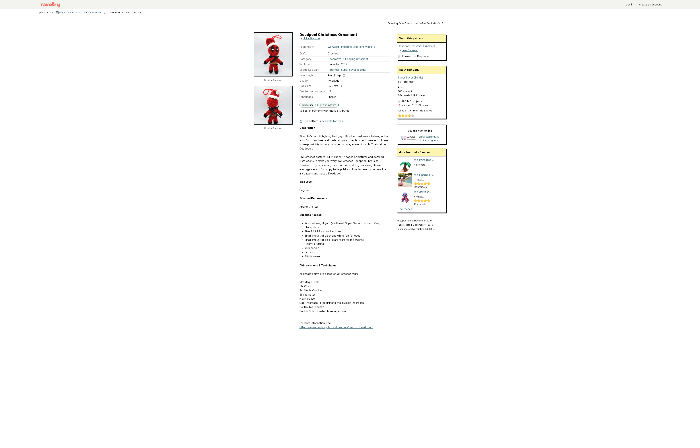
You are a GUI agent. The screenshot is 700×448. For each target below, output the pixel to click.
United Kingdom (429, 140)
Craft (303, 53)
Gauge (304, 80)
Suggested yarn (309, 69)
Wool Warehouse (429, 136)
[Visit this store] (408, 138)
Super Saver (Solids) (410, 77)
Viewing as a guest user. (415, 23)
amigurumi (307, 105)
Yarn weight (307, 75)
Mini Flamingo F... (424, 174)
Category (305, 58)
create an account (650, 4)
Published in (307, 46)
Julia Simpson (311, 38)
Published (305, 64)
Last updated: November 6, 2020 (416, 229)
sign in (629, 4)
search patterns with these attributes (325, 110)
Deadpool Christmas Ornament (416, 46)
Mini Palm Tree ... (424, 159)
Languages (306, 96)
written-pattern (328, 105)
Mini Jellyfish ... (423, 191)
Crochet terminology (312, 91)
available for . (333, 121)
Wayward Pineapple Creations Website (80, 12)
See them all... (406, 209)
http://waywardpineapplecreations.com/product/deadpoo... (336, 327)
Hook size (306, 85)
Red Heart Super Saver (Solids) (347, 69)
